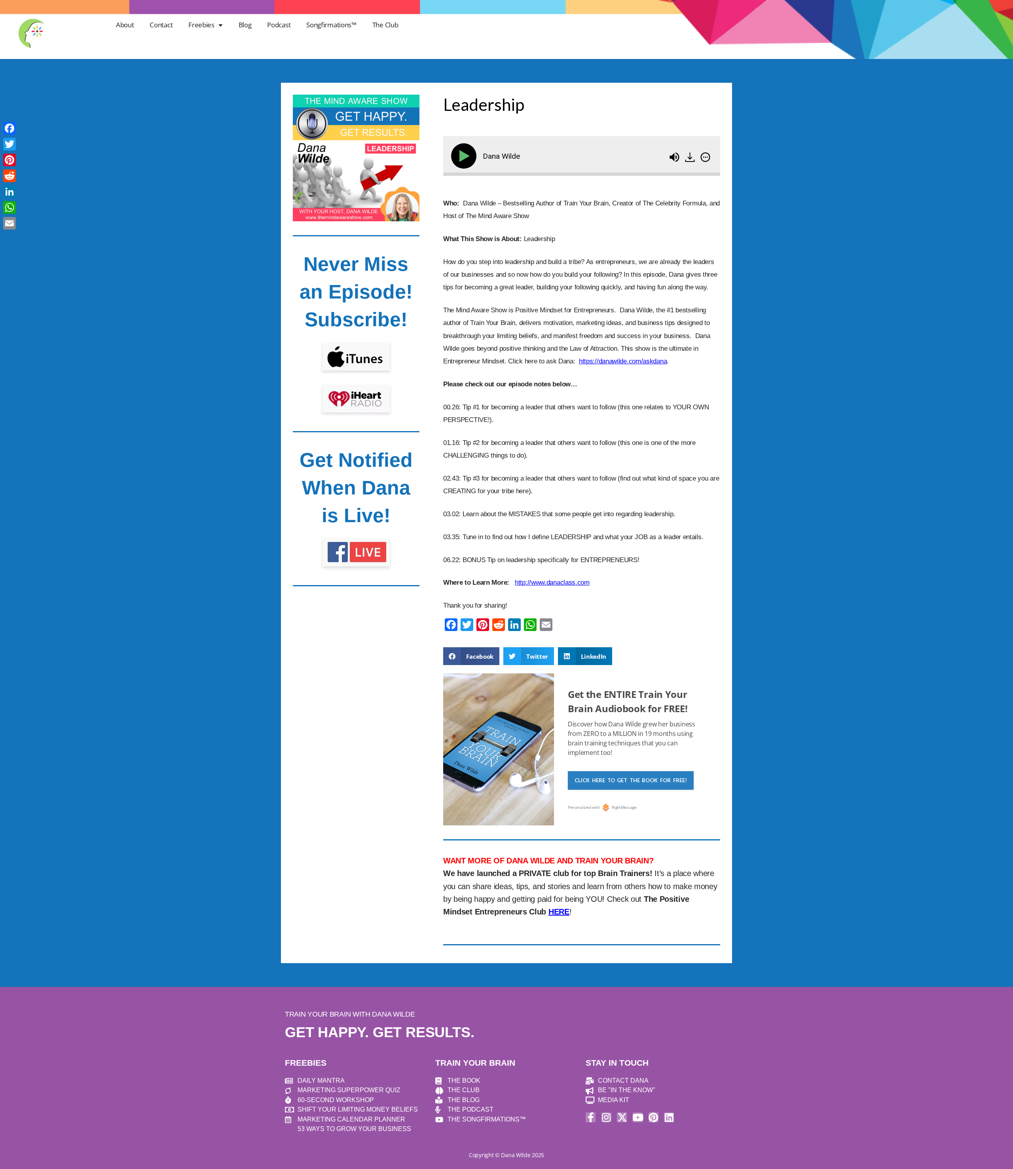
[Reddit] (9, 176)
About (125, 24)
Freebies (201, 24)
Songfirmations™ (331, 24)
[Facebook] (9, 128)
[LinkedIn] (9, 192)
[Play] (465, 156)
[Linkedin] (669, 1117)
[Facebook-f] (591, 1117)
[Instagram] (606, 1117)
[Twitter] (9, 144)
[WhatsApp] (9, 207)
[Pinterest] (653, 1117)
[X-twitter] (622, 1117)
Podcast (278, 24)
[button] (471, 656)
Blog (245, 24)
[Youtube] (638, 1117)
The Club (385, 24)
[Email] (9, 223)
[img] (705, 157)
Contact (161, 24)
